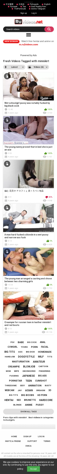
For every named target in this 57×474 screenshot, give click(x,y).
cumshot (41, 380)
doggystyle (26, 356)
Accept (33, 469)
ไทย (24, 6)
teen (28, 380)
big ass (42, 375)
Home (14, 436)
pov (12, 342)
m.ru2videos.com (28, 44)
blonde (17, 405)
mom (8, 371)
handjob (10, 357)
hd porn (42, 395)
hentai (8, 400)
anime (28, 404)
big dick (30, 352)
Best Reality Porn (38, 6)
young (24, 347)
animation (34, 385)
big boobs (27, 395)
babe (21, 342)
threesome (11, 385)
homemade (45, 351)
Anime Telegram (38, 9)
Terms (46, 441)
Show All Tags (28, 411)
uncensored (28, 371)
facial (44, 347)
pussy (40, 404)
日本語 (21, 4)
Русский (13, 6)
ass (20, 352)
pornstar (15, 380)
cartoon (43, 366)
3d (49, 390)
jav (20, 390)
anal (43, 342)
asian (29, 390)
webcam (9, 390)
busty (48, 385)
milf (41, 356)
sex (19, 400)
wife (16, 371)
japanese (28, 375)
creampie (14, 366)
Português (34, 4)
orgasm (40, 390)
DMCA (28, 446)
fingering (44, 371)
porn (34, 347)
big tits (9, 351)
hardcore (46, 400)
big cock (32, 342)
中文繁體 (9, 4)
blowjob (29, 366)
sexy (22, 385)
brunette (30, 400)
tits (49, 357)
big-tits (13, 395)
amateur (39, 361)
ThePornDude (20, 9)
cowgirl (13, 347)
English (47, 4)
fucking (14, 376)
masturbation (20, 361)
